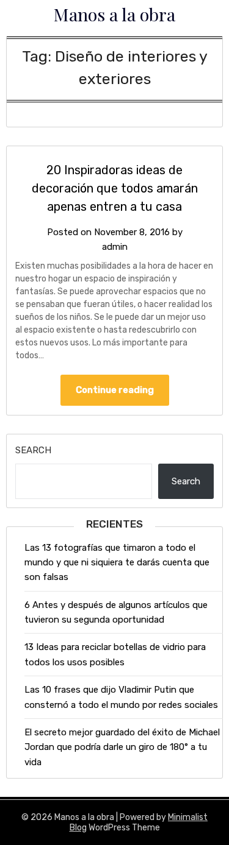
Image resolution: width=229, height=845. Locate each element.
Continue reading (115, 389)
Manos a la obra (114, 14)
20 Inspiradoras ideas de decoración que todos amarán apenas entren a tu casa (115, 188)
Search (33, 450)
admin (115, 246)
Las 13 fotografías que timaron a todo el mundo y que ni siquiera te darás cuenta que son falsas (116, 562)
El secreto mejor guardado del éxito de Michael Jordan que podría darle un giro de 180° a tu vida (122, 747)
